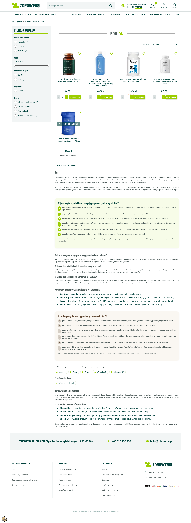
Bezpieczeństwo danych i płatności (26, 480)
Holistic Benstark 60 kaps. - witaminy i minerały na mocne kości (165, 81)
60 (20, 75)
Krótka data (132, 15)
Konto (104, 470)
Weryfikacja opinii (66, 490)
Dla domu (115, 15)
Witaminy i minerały (45, 15)
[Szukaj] (110, 5)
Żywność (76, 15)
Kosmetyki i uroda (96, 15)
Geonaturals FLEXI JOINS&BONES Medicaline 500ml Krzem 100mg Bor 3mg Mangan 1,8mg (101, 82)
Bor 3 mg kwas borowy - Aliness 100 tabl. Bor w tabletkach (133, 80)
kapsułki (23, 42)
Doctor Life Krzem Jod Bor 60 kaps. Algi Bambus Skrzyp (69, 80)
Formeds (23, 111)
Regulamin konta (66, 480)
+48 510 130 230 (156, 472)
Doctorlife (24, 106)
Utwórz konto (107, 485)
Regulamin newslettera (68, 485)
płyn (21, 46)
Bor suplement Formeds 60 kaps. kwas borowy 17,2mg (69, 140)
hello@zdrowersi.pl (157, 477)
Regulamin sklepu (66, 475)
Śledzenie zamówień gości (112, 475)
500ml (22, 91)
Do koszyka (75, 97)
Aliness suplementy (28, 102)
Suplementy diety (20, 15)
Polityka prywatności (67, 470)
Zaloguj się (106, 480)
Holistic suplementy (28, 115)
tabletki (22, 51)
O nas (176, 15)
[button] (164, 5)
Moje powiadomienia (110, 490)
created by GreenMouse (111, 511)
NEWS (144, 15)
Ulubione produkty (109, 495)
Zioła (63, 15)
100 (21, 79)
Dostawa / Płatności (160, 15)
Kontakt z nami (18, 485)
